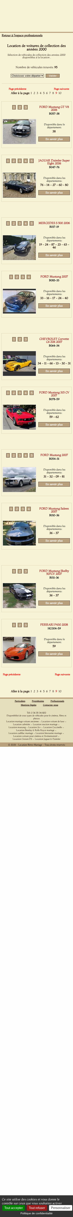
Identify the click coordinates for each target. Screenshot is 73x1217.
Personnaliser (60, 1208)
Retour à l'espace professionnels (22, 35)
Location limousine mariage (49, 733)
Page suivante (61, 88)
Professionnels (57, 701)
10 (60, 93)
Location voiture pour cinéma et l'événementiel (35, 736)
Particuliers (20, 701)
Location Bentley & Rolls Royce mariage (35, 730)
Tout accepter (13, 1208)
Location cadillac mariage (21, 733)
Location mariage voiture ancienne (22, 721)
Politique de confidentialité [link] (36, 1213)
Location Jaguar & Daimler (47, 739)
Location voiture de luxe (52, 721)
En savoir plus (54, 139)
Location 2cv (34, 727)
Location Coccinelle (52, 727)
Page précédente (17, 88)
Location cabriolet (21, 724)
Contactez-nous (50, 705)
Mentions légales (28, 705)
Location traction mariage (45, 724)
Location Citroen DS (22, 739)
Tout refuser (37, 1208)
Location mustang (17, 727)
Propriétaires (38, 701)
